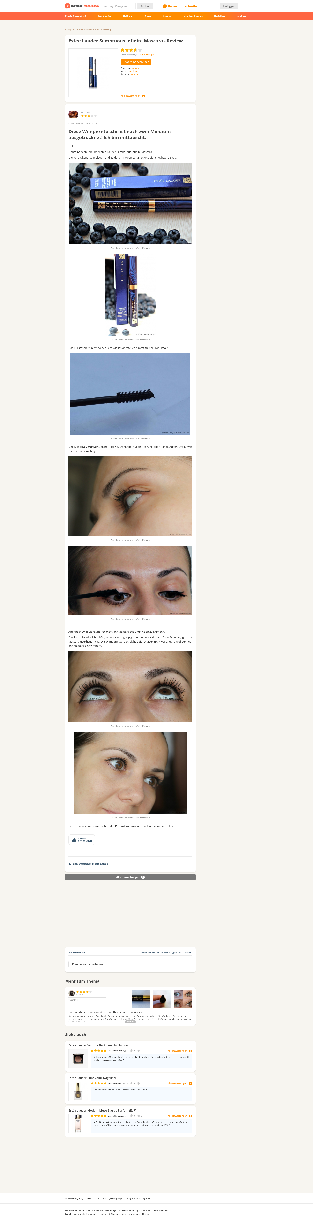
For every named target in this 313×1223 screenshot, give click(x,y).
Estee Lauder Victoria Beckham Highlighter (98, 1045)
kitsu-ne (85, 112)
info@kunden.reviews (117, 1214)
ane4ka (79, 994)
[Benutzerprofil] (73, 117)
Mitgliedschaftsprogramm (138, 1198)
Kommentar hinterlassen (87, 964)
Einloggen (229, 6)
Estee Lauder (133, 71)
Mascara (135, 68)
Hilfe (97, 1198)
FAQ (89, 1198)
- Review (125, 40)
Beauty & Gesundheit (89, 29)
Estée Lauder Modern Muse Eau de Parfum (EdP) (102, 1110)
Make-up (107, 29)
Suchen (145, 6)
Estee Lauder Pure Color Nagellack (92, 1078)
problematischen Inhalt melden (90, 863)
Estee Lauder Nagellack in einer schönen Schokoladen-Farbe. (121, 1089)
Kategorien (70, 29)
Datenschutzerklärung (138, 1214)
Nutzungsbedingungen (113, 1198)
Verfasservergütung (74, 1198)
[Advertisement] (130, 918)
